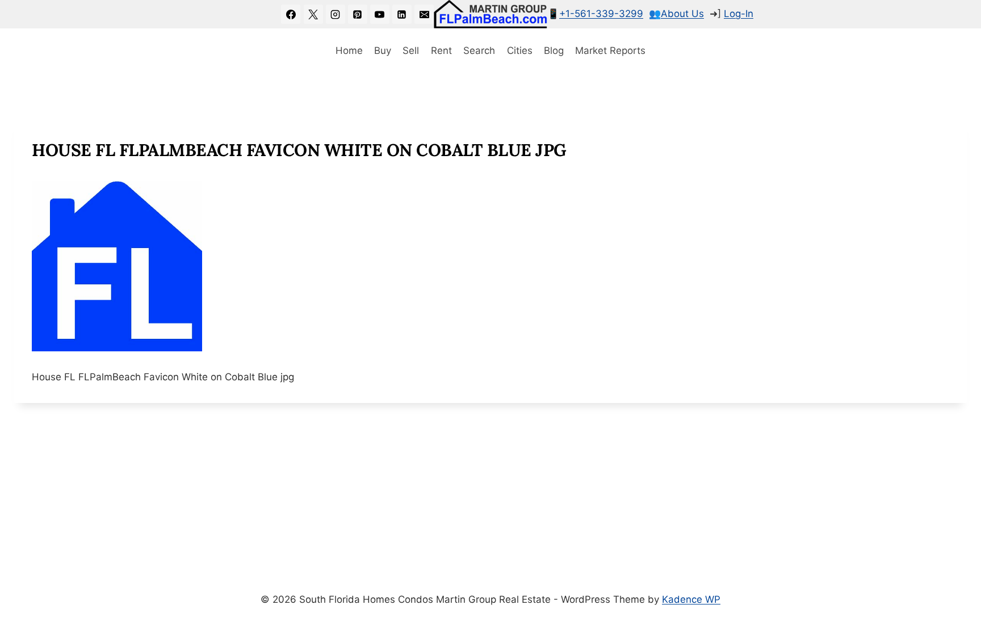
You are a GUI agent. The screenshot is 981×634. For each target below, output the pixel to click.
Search (479, 50)
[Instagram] (335, 14)
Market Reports (610, 50)
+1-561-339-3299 (601, 13)
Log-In (738, 13)
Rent (441, 50)
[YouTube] (379, 14)
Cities (520, 50)
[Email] (424, 14)
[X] (313, 14)
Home (349, 50)
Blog (554, 50)
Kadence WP (691, 599)
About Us (682, 13)
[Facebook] (290, 14)
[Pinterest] (357, 14)
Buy (382, 50)
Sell (411, 50)
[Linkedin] (402, 14)
